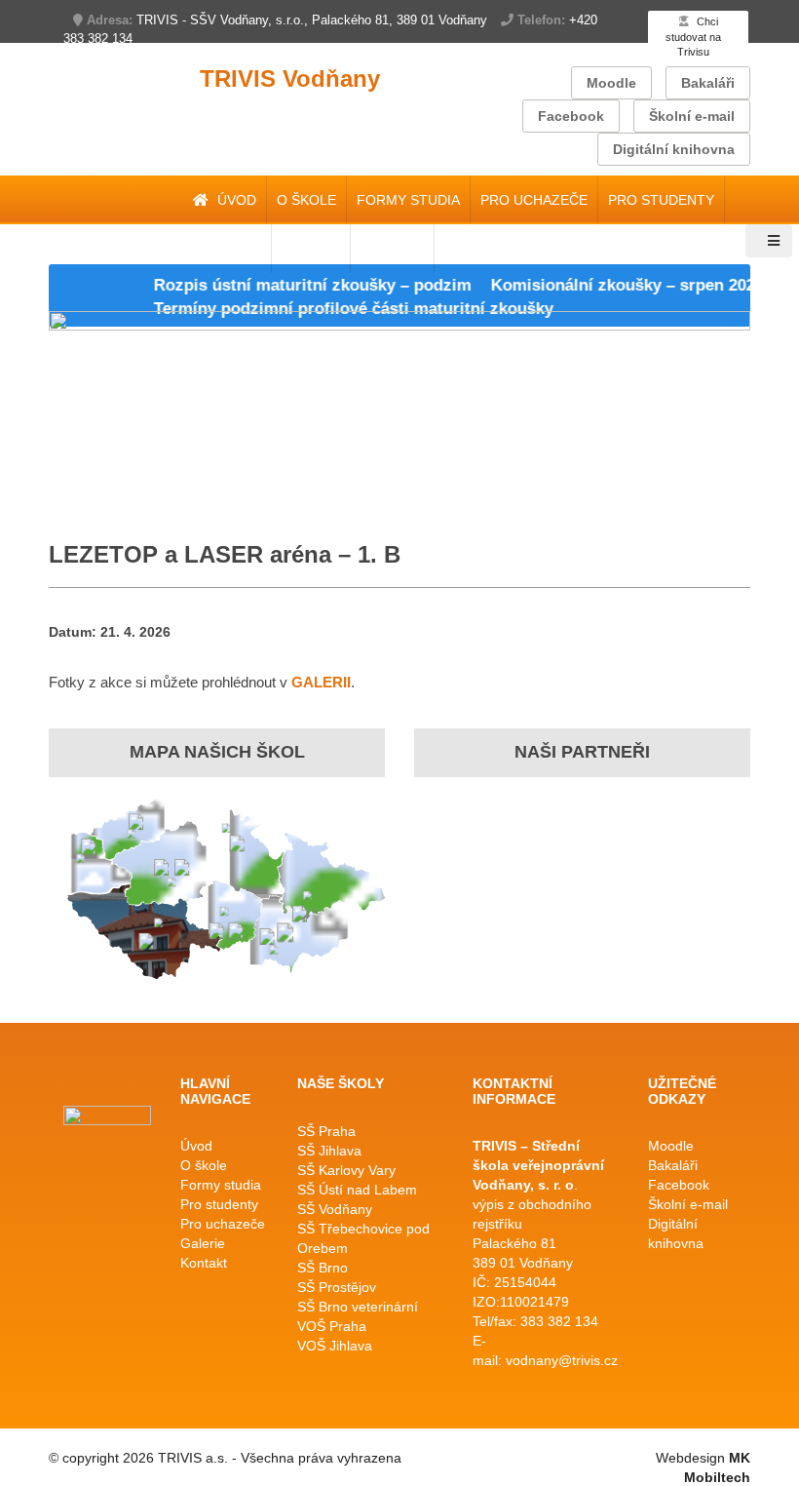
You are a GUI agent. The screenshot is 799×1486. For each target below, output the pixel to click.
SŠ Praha (326, 1131)
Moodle (611, 83)
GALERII (321, 682)
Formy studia (408, 200)
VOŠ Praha (331, 1326)
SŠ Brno (322, 1267)
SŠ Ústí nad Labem (357, 1189)
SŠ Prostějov (336, 1287)
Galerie (202, 1243)
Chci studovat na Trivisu (693, 37)
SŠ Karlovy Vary (346, 1170)
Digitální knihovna (674, 149)
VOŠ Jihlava (334, 1345)
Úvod (234, 200)
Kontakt (203, 1263)
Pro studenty (661, 200)
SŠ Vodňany (334, 1209)
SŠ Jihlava (329, 1150)
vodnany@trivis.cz (562, 1360)
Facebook (571, 116)
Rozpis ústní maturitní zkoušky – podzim (297, 285)
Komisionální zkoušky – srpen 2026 (612, 285)
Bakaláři (708, 83)
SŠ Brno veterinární (357, 1306)
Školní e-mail (692, 116)
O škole (306, 200)
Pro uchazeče (534, 200)
